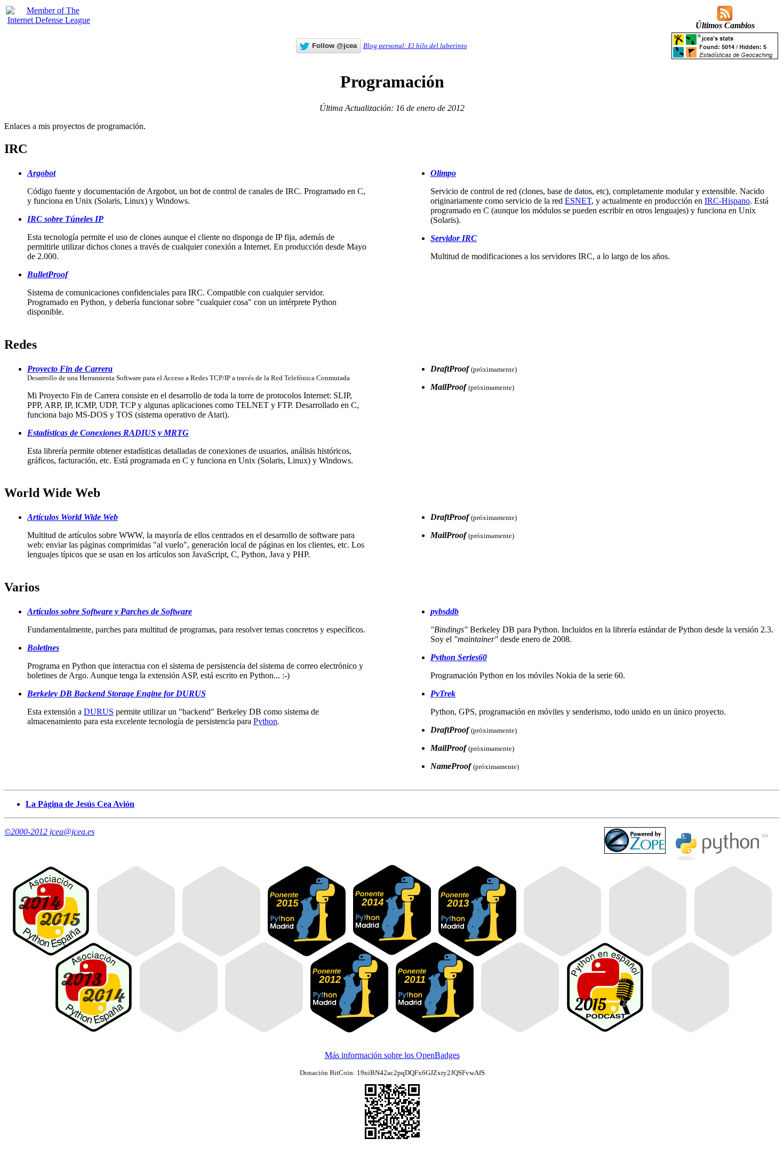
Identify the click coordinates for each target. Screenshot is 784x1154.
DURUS (99, 711)
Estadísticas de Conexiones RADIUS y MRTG (108, 432)
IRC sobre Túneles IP (65, 218)
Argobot (41, 173)
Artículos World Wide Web (72, 517)
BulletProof (47, 274)
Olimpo (443, 173)
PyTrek (442, 693)
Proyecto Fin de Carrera (70, 368)
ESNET (578, 200)
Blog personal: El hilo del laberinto (415, 46)
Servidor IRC (453, 238)
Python (265, 721)
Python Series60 (458, 657)
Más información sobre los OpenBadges (392, 1055)
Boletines (43, 647)
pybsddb (444, 611)
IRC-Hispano (727, 200)
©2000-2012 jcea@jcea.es (49, 831)
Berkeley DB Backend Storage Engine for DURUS (116, 693)
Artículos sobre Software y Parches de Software (109, 611)
